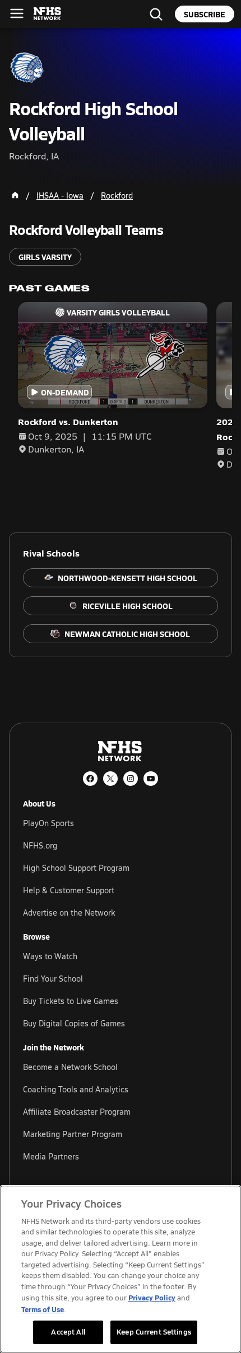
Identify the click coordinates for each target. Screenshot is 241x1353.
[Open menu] (17, 13)
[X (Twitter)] (110, 778)
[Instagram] (130, 778)
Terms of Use (42, 1309)
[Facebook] (90, 778)
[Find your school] (156, 14)
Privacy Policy (151, 1297)
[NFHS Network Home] (48, 14)
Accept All (68, 1332)
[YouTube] (150, 778)
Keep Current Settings (154, 1332)
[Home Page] (15, 195)
